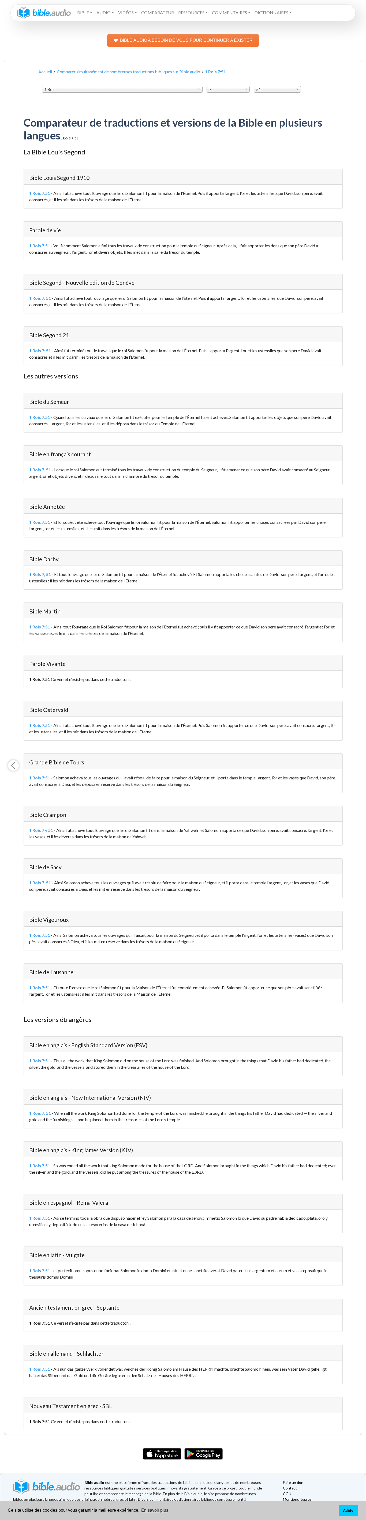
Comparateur (157, 12)
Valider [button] (348, 1510)
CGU (287, 1493)
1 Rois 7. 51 (40, 298)
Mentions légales (297, 1499)
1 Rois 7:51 (39, 193)
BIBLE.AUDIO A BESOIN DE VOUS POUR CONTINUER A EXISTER (186, 40)
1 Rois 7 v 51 (41, 830)
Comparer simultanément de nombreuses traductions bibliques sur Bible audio (128, 71)
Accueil (45, 71)
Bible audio (94, 1482)
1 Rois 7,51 (39, 522)
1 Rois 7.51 (39, 245)
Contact (290, 1488)
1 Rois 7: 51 (40, 350)
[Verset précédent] (13, 765)
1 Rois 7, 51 (40, 574)
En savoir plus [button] (154, 1510)
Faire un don (293, 1482)
